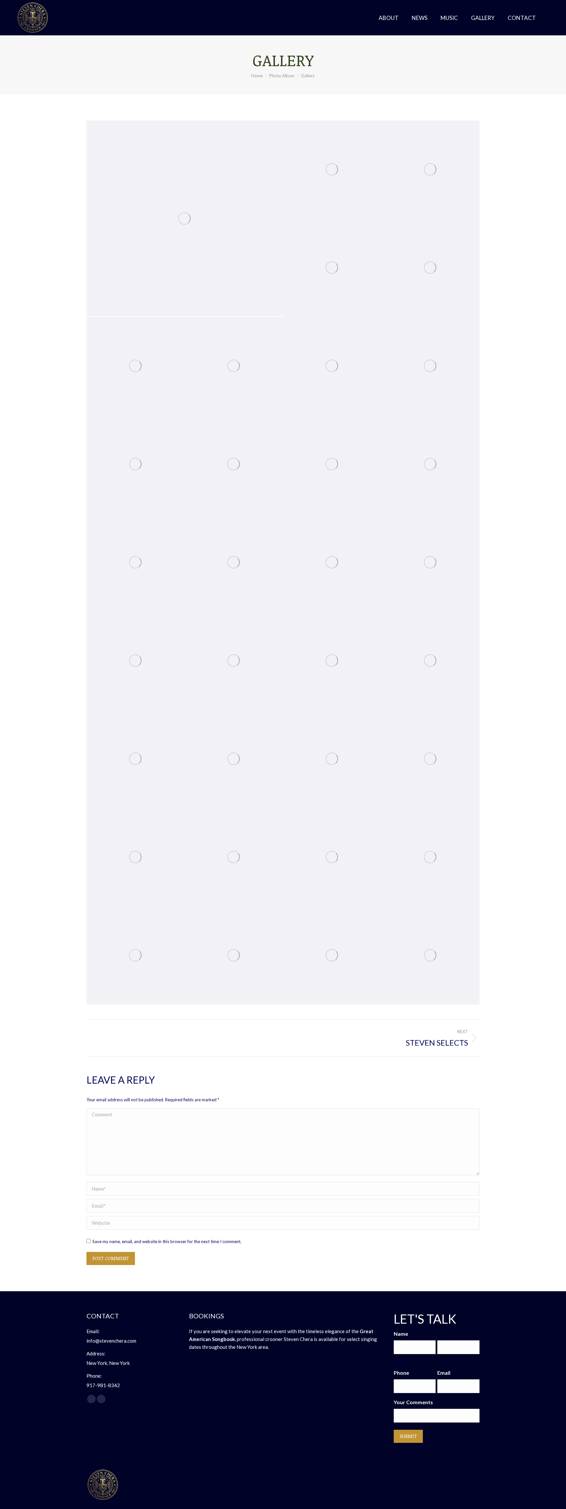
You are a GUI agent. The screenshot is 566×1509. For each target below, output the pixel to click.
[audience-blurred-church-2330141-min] (135, 857)
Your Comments (413, 1402)
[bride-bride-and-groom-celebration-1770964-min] (234, 366)
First (399, 1360)
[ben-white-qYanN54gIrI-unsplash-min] (135, 366)
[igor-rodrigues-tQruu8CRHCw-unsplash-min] (332, 464)
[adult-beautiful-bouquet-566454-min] (332, 562)
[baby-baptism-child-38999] (234, 661)
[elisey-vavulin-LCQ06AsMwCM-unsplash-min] (184, 218)
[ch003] (430, 857)
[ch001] (234, 955)
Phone (401, 1372)
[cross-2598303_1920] (332, 268)
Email (443, 1372)
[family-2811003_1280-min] (332, 661)
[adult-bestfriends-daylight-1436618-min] (430, 562)
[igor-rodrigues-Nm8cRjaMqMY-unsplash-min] (430, 170)
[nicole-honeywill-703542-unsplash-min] (332, 955)
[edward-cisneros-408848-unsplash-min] (234, 759)
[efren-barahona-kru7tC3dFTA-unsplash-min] (332, 366)
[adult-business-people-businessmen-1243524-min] (332, 857)
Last (442, 1360)
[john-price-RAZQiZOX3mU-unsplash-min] (332, 170)
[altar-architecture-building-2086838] (135, 661)
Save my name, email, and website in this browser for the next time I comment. (166, 1241)
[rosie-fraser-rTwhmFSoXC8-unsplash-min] (430, 268)
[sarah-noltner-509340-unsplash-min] (430, 955)
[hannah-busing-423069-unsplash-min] (332, 759)
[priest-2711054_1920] (135, 759)
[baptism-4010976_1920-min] (234, 857)
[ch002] (135, 955)
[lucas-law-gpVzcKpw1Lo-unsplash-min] (234, 562)
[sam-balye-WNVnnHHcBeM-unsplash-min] (135, 464)
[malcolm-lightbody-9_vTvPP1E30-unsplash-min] (430, 464)
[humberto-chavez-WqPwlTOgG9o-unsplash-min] (430, 661)
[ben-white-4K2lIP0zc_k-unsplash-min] (135, 562)
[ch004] (430, 759)
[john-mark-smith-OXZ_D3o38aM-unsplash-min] (234, 464)
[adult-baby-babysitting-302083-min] (430, 366)
